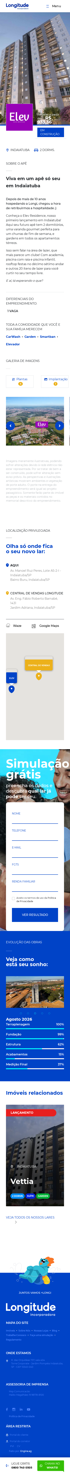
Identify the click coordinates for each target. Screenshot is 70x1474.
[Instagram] (16, 1409)
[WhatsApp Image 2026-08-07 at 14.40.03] (28, 1013)
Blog (54, 1330)
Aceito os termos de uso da (36, 899)
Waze (17, 626)
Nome (16, 813)
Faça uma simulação (41, 1335)
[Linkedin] (23, 1409)
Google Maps (49, 626)
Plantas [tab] (21, 381)
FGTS (15, 864)
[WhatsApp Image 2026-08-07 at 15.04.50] (35, 1013)
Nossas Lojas (41, 1330)
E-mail (16, 847)
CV (18, 1446)
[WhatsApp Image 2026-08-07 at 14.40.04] (21, 1013)
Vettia (22, 1181)
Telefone (19, 830)
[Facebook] (9, 1409)
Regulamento (13, 1339)
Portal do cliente (19, 1434)
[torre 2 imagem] (49, 1013)
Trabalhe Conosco (16, 1335)
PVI (12, 1446)
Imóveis (10, 1330)
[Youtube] (31, 1409)
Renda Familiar (23, 881)
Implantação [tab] (58, 381)
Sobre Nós (24, 1330)
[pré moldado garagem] (42, 1013)
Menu (56, 6)
